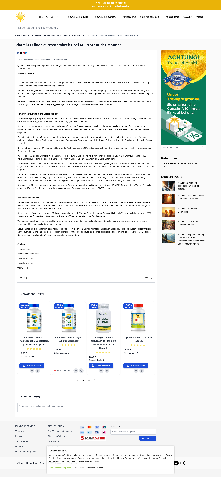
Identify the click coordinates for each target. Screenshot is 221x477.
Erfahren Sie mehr (95, 468)
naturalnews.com (25, 258)
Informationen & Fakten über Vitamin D (73, 35)
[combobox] (183, 147)
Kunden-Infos (172, 17)
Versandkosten (22, 431)
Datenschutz (53, 441)
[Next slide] (94, 380)
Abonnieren (147, 438)
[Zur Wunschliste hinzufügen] (32, 370)
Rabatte (19, 436)
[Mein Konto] (52, 17)
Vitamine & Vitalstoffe (105, 17)
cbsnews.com (23, 249)
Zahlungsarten (22, 441)
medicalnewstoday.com (28, 254)
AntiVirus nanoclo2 (149, 17)
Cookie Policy (97, 461)
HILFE (40, 17)
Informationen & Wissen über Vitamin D (39, 35)
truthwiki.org (22, 268)
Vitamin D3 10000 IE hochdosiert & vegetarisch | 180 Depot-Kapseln (34, 341)
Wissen (200, 17)
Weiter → (150, 278)
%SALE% (187, 17)
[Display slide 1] (83, 380)
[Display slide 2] (89, 380)
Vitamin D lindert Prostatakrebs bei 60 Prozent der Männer (115, 35)
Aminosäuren (129, 17)
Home (17, 35)
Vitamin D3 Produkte (78, 17)
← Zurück (22, 278)
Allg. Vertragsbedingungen (60, 431)
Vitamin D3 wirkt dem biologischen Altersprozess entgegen (190, 186)
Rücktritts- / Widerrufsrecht (59, 436)
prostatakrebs (61, 60)
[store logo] (20, 17)
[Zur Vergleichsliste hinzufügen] (37, 370)
